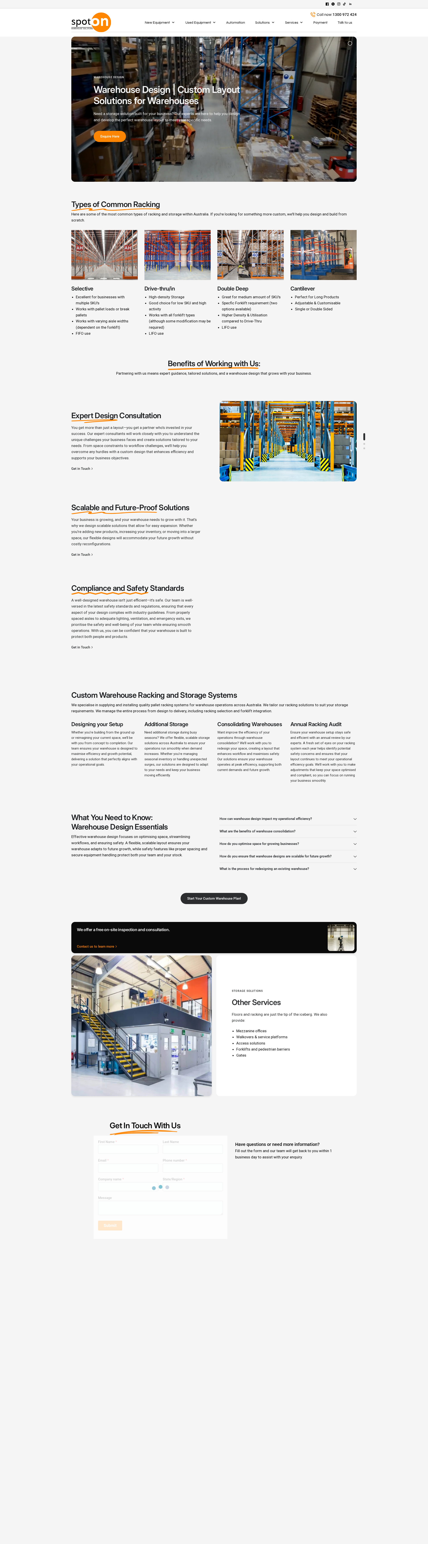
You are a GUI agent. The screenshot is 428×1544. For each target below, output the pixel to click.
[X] (333, 4)
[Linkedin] (350, 4)
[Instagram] (339, 4)
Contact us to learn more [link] (95, 946)
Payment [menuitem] (320, 22)
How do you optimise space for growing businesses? (259, 844)
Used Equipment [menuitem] (198, 22)
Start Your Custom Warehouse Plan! (214, 898)
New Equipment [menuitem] (157, 22)
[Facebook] (327, 4)
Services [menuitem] (291, 22)
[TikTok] (345, 4)
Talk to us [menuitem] (345, 22)
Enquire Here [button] (109, 136)
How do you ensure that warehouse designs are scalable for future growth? (275, 856)
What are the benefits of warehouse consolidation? (257, 831)
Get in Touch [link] (80, 468)
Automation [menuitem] (235, 22)
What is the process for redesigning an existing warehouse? (264, 869)
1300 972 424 (345, 14)
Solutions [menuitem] (262, 22)
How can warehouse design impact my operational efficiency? (266, 819)
